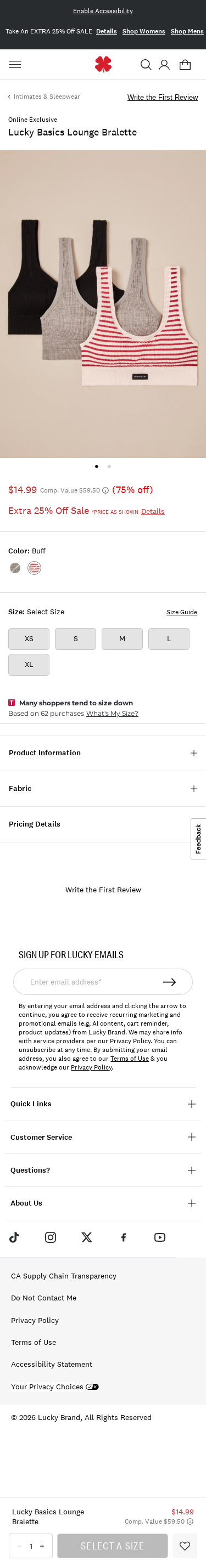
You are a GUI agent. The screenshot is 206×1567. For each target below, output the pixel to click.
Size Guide (181, 612)
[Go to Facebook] (124, 1237)
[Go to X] (87, 1237)
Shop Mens (187, 31)
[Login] (164, 65)
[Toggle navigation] (16, 64)
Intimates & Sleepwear (47, 96)
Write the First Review (162, 97)
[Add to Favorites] (184, 1546)
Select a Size (112, 1546)
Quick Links (31, 1104)
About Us (26, 1203)
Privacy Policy (91, 1067)
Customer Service (41, 1137)
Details (106, 31)
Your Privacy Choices (47, 1386)
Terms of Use (129, 1058)
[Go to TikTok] (14, 1237)
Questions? (30, 1170)
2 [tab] (109, 466)
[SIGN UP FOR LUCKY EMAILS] (170, 982)
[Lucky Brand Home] (103, 64)
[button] (146, 64)
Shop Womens (144, 31)
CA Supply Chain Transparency (63, 1276)
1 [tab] (96, 466)
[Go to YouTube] (160, 1237)
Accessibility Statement (51, 1364)
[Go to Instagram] (50, 1237)
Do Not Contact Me (43, 1298)
